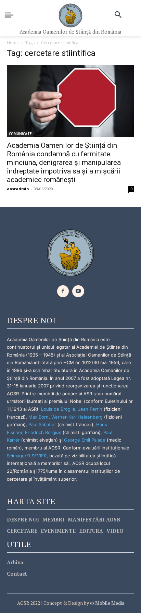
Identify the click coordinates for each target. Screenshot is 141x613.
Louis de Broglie (58, 409)
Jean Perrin (91, 409)
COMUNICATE (20, 133)
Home (13, 43)
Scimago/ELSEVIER (27, 455)
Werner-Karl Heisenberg (77, 417)
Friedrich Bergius (43, 432)
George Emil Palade (84, 440)
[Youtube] (78, 291)
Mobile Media (109, 603)
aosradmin (18, 188)
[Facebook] (63, 291)
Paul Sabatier (42, 424)
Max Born (38, 417)
